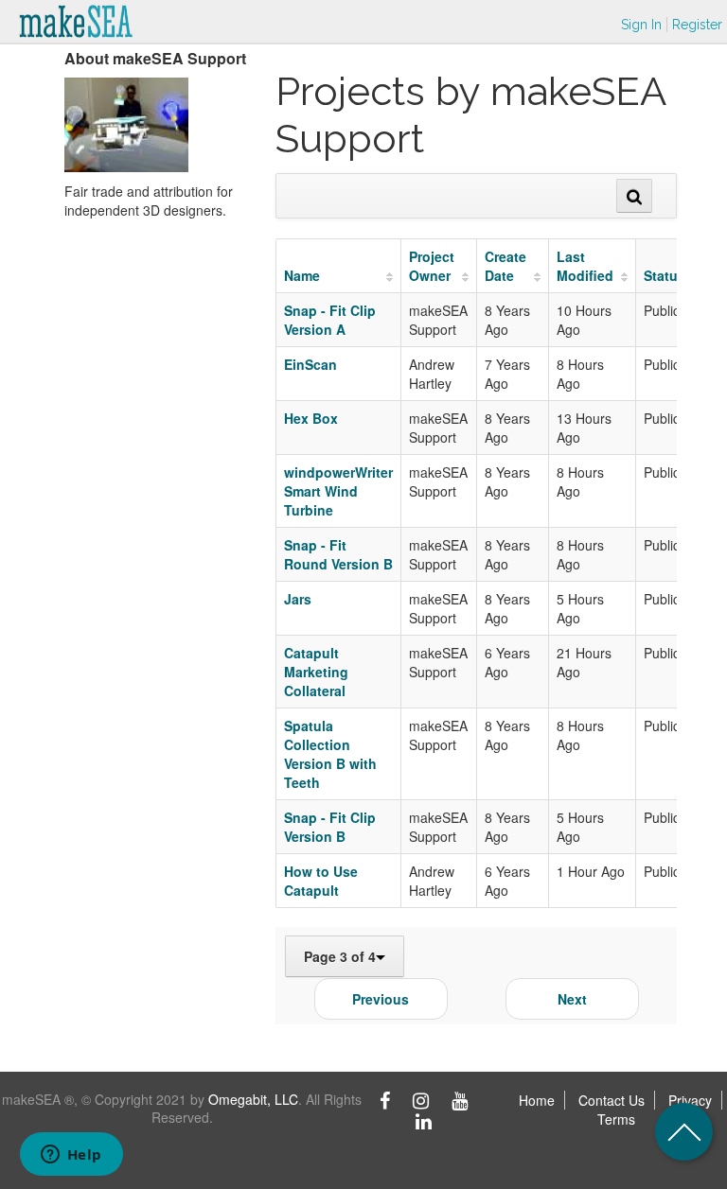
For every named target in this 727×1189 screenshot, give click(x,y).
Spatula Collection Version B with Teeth (330, 754)
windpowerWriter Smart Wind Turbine (338, 491)
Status (664, 275)
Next (572, 998)
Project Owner (431, 266)
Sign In (641, 24)
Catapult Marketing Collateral (316, 671)
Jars (297, 598)
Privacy (690, 1100)
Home (537, 1100)
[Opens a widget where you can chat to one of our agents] (71, 1156)
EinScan (310, 364)
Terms (616, 1119)
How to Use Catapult (321, 881)
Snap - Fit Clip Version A (330, 320)
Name (302, 275)
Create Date (505, 266)
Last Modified (585, 266)
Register (697, 24)
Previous (380, 998)
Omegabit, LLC (253, 1099)
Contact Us (611, 1100)
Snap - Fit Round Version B (338, 554)
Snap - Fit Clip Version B (330, 827)
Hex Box (311, 418)
